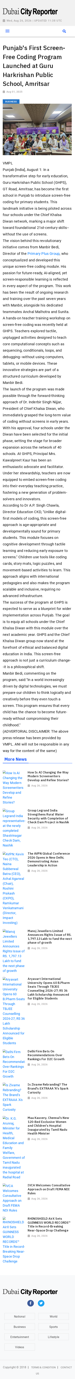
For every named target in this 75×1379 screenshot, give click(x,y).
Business (19, 1327)
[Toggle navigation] (7, 31)
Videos (19, 1347)
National (19, 1316)
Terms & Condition (43, 1367)
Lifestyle (53, 1337)
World (53, 1316)
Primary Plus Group (43, 254)
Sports (53, 1327)
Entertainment (19, 1337)
